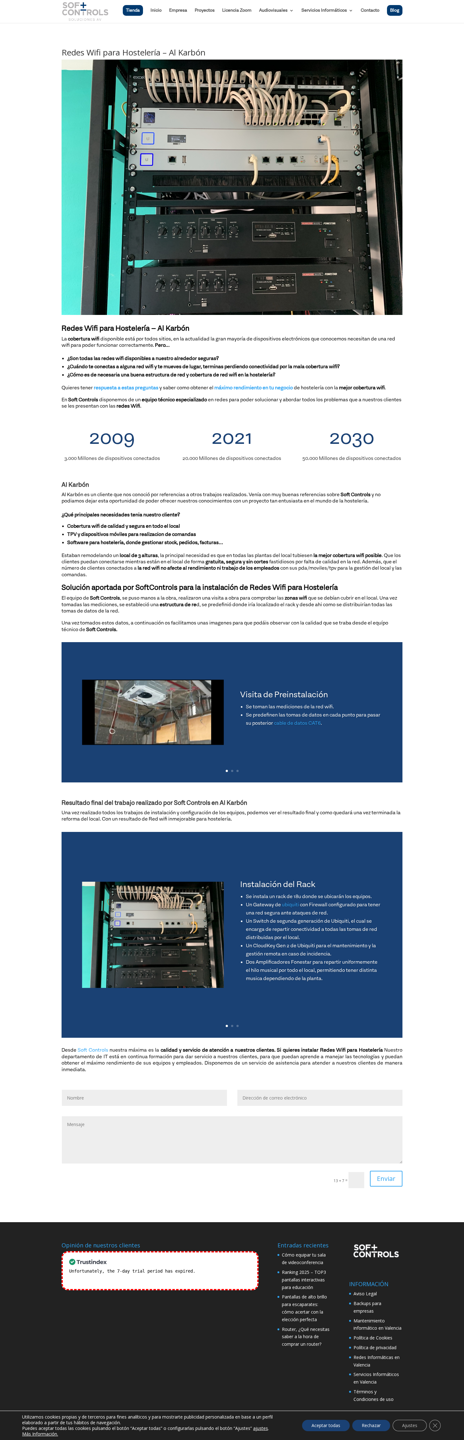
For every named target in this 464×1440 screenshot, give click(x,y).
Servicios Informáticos (324, 10)
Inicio (156, 10)
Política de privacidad (375, 1347)
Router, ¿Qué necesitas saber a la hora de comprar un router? (306, 1336)
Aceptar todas (326, 1425)
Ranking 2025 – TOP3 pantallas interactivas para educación (304, 1279)
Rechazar (371, 1425)
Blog (394, 10)
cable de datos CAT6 (297, 723)
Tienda (133, 10)
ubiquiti (290, 905)
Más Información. (40, 1434)
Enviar (386, 1178)
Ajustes (409, 1425)
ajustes (260, 1428)
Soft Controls (93, 1050)
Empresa (178, 10)
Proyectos (205, 10)
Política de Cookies (373, 1338)
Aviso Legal (365, 1294)
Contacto (370, 10)
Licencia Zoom (237, 10)
